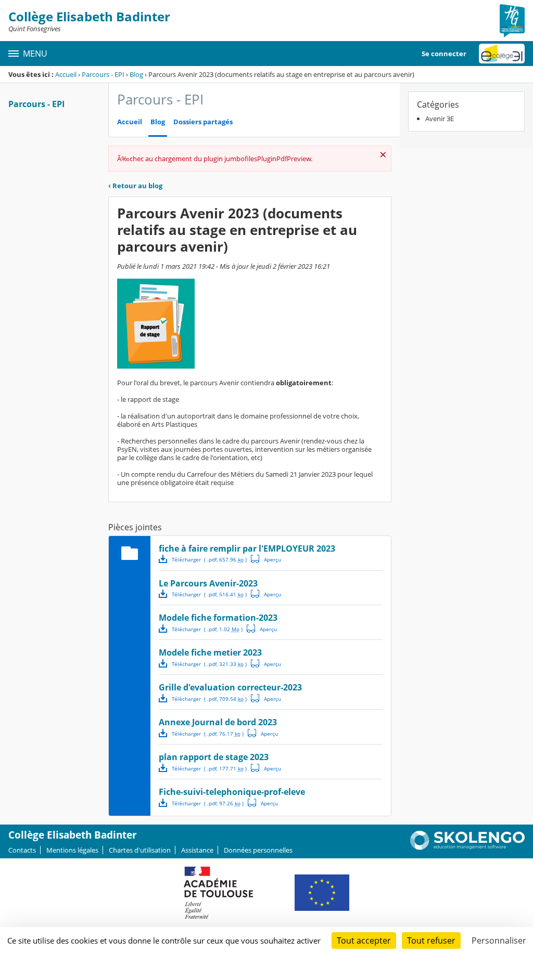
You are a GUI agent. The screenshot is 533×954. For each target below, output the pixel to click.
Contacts (22, 850)
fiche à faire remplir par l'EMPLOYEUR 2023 (247, 548)
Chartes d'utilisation (140, 850)
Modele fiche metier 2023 (210, 652)
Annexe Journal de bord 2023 (218, 722)
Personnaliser (499, 940)
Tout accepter (364, 940)
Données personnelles (258, 850)
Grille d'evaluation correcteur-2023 (230, 687)
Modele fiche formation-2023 (218, 617)
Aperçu (266, 559)
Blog (136, 74)
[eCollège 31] (502, 53)
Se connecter (444, 53)
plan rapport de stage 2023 (214, 757)
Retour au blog (135, 185)
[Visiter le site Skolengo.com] (467, 847)
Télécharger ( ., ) (209, 559)
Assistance (197, 850)
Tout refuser (431, 940)
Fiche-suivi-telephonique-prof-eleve (232, 792)
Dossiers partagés (203, 121)
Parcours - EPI (103, 74)
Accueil (66, 74)
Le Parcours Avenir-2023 (208, 583)
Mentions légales (72, 850)
